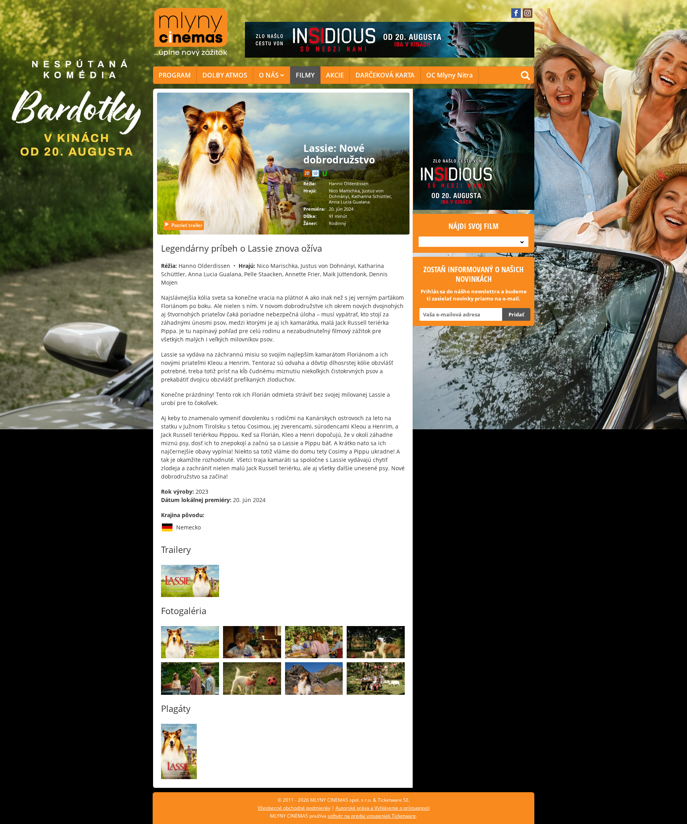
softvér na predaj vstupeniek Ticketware (372, 815)
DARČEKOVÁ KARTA (385, 75)
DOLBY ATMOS (224, 75)
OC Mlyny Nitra (449, 75)
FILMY (305, 75)
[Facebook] (516, 13)
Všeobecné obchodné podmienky (294, 808)
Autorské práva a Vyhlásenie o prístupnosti (383, 808)
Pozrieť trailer (186, 225)
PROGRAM (175, 75)
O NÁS (269, 75)
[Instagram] (527, 13)
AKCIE (335, 75)
